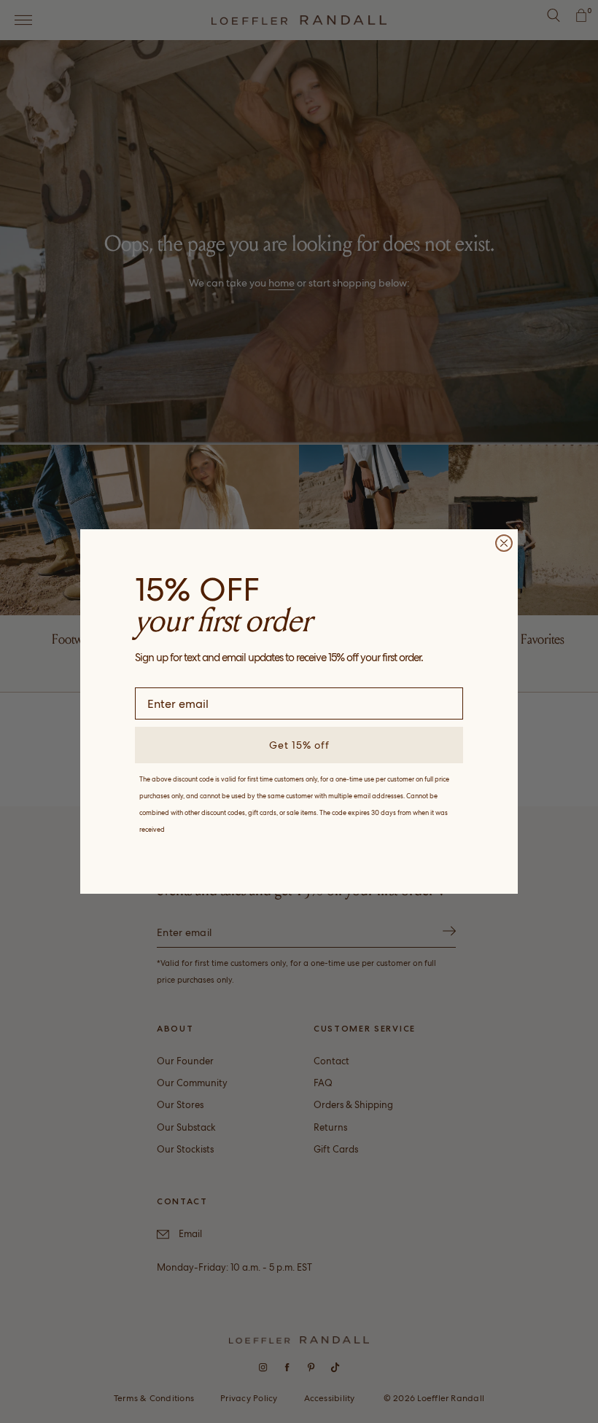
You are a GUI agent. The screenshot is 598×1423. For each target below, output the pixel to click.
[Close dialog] (504, 543)
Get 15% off (299, 745)
